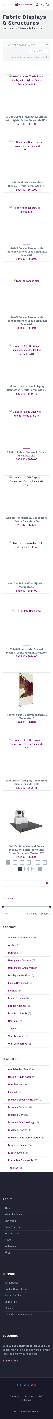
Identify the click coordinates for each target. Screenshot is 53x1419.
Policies (29, 1396)
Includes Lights (17, 1114)
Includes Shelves (17, 1130)
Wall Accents (15, 1036)
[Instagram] (28, 1385)
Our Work (10, 1220)
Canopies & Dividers (19, 960)
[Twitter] (25, 1385)
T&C (41, 1396)
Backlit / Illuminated (20, 1076)
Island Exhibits (16, 998)
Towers (12, 1028)
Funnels (12, 990)
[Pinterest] (32, 1385)
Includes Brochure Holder (23, 1099)
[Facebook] (18, 1385)
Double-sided (15, 1084)
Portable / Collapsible (20, 1160)
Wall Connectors (17, 1043)
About (8, 1208)
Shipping (9, 1308)
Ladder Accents (17, 1005)
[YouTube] (35, 1385)
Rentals (12, 1021)
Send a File (11, 1301)
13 (33, 869)
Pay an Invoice (13, 1295)
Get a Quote (11, 1282)
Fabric (12, 1092)
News (8, 1239)
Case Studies (12, 1227)
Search (47, 883)
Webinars (10, 1246)
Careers (14, 1396)
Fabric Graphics (17, 983)
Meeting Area (16, 1152)
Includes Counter (18, 1107)
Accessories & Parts (20, 937)
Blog (7, 1252)
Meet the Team (13, 1214)
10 (13, 869)
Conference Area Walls (21, 967)
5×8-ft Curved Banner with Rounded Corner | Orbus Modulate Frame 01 (26, 252)
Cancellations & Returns (18, 1314)
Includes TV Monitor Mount (24, 1137)
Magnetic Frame (17, 1145)
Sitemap (26, 1400)
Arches (12, 945)
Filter (8, 914)
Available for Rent (18, 1069)
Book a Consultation (16, 1289)
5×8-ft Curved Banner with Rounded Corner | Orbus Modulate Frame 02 (26, 321)
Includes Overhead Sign (21, 1122)
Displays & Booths (18, 975)
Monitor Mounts (17, 1013)
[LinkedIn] (21, 1385)
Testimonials (12, 1233)
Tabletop (13, 1168)
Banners (13, 952)
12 (26, 869)
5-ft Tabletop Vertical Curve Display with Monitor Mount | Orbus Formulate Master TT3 (26, 850)
